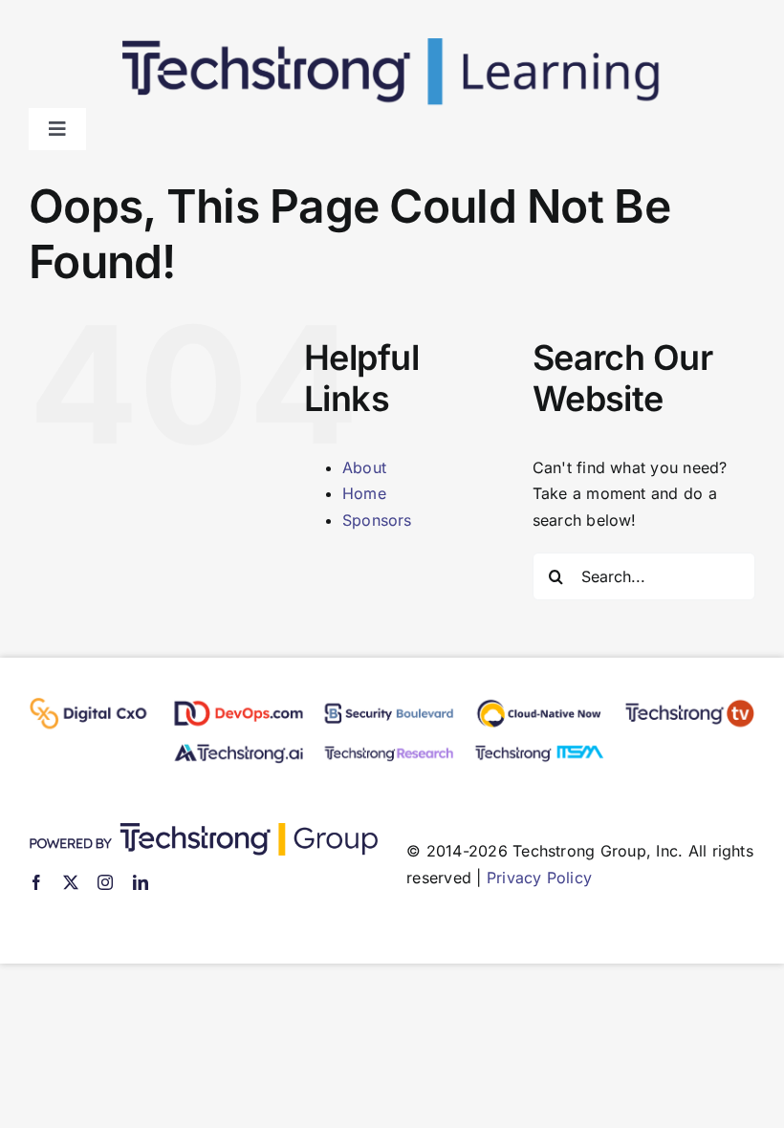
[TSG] (203, 830)
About (364, 467)
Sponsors (377, 520)
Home (364, 493)
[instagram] (105, 882)
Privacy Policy (539, 877)
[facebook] (36, 882)
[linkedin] (140, 882)
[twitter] (70, 882)
